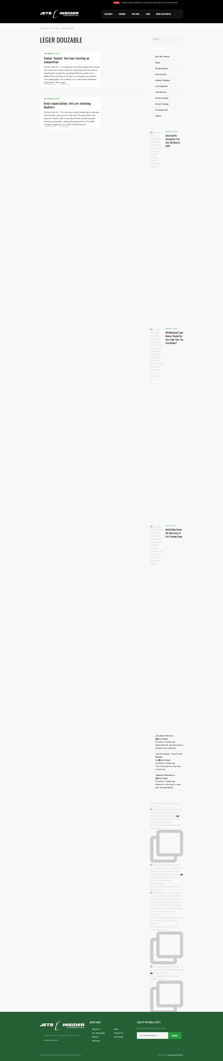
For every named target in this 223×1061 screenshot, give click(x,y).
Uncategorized (50, 84)
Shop (116, 1029)
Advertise (96, 1041)
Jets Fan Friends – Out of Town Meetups (168, 755)
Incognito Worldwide (175, 1055)
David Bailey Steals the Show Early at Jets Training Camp (142, 3)
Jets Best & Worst (163, 736)
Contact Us (119, 1033)
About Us (96, 1029)
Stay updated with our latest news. (151, 1028)
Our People (118, 1037)
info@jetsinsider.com (51, 1040)
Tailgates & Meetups (164, 775)
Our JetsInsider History (98, 1035)
